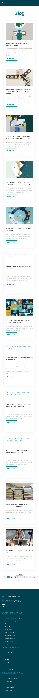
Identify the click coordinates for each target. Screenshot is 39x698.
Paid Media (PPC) (10, 635)
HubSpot (7, 656)
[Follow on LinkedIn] (3, 605)
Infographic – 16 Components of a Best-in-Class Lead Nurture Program (19, 137)
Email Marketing (9, 626)
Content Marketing (10, 621)
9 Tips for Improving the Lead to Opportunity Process (17, 321)
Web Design (8, 690)
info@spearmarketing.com (12, 596)
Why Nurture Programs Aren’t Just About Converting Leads (19, 405)
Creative (7, 684)
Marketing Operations (11, 652)
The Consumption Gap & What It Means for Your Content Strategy (18, 183)
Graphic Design (9, 687)
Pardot (7, 659)
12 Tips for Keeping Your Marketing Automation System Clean (18, 451)
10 (30, 577)
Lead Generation (9, 629)
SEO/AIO (7, 644)
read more (11, 59)
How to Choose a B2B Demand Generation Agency (17, 44)
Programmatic (9, 641)
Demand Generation (10, 624)
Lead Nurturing (9, 632)
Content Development (11, 678)
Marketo (7, 662)
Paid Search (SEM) (10, 638)
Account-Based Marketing (12, 618)
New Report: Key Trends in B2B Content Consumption (17, 505)
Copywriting (8, 681)
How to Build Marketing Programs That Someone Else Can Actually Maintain (18, 91)
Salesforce (8, 666)
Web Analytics (9, 669)
